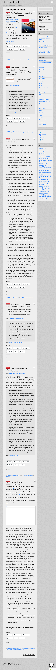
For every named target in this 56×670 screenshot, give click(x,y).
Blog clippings (16, 131)
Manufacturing (44, 181)
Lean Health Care (42, 169)
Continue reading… (10, 41)
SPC (28, 298)
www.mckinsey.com (13, 455)
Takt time (46, 193)
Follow (42, 26)
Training (41, 117)
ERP (48, 156)
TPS (14, 62)
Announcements (16, 59)
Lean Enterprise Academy (22, 144)
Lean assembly (47, 167)
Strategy (41, 191)
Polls (40, 106)
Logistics (41, 177)
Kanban (10, 298)
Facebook (43, 134)
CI (22, 297)
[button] (51, 665)
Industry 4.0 (42, 161)
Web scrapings (42, 124)
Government (41, 158)
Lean (14, 298)
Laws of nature (42, 90)
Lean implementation (30, 59)
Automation (41, 67)
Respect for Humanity (24, 132)
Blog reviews (42, 71)
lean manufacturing (18, 342)
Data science (42, 78)
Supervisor (20, 649)
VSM (16, 363)
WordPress (10, 664)
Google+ (43, 137)
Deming (41, 81)
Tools (40, 115)
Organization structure (44, 99)
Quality (40, 110)
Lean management (15, 60)
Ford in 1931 (29, 405)
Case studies (42, 76)
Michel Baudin (10, 59)
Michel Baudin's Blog (8, 663)
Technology (41, 112)
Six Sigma (47, 188)
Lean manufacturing (24, 60)
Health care (46, 158)
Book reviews (42, 74)
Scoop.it (11, 342)
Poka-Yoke (48, 186)
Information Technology (44, 87)
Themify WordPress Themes (20, 664)
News (40, 97)
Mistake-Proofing (42, 186)
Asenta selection (42, 65)
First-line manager (25, 648)
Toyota (30, 298)
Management (16, 297)
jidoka (46, 163)
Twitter (42, 132)
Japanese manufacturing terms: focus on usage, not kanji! (45, 38)
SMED (25, 298)
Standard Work (47, 189)
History (40, 85)
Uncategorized (42, 119)
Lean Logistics (9, 60)
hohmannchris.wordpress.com (17, 318)
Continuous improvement (28, 297)
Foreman (31, 648)
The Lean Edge (10, 488)
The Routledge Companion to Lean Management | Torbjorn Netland (19, 15)
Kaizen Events (25, 361)
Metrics (41, 94)
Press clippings (16, 475)
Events (40, 83)
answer (19, 494)
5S (40, 148)
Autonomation (42, 150)
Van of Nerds (42, 122)
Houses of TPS (42, 41)
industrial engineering (45, 160)
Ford (50, 156)
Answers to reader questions (45, 62)
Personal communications (44, 101)
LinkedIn (43, 139)
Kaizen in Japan (22, 396)
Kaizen (24, 59)
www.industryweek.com (15, 85)
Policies (41, 103)
